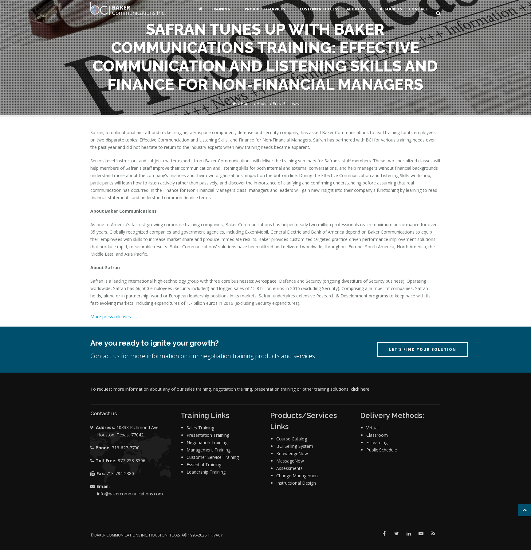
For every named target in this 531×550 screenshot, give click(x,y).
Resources (391, 9)
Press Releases (286, 103)
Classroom (377, 435)
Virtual (372, 428)
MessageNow (290, 461)
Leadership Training (206, 472)
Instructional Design (296, 483)
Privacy (215, 535)
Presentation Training (208, 435)
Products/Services (265, 9)
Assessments (289, 468)
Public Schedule (381, 450)
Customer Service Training (213, 457)
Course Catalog (291, 439)
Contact (418, 9)
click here (360, 389)
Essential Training (204, 464)
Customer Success (320, 9)
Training (221, 9)
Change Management (297, 475)
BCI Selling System (294, 446)
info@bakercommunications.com (130, 494)
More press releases (110, 317)
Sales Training (200, 428)
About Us (356, 9)
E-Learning (376, 442)
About (262, 103)
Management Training (208, 450)
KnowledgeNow (292, 453)
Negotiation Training (207, 442)
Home (246, 103)
